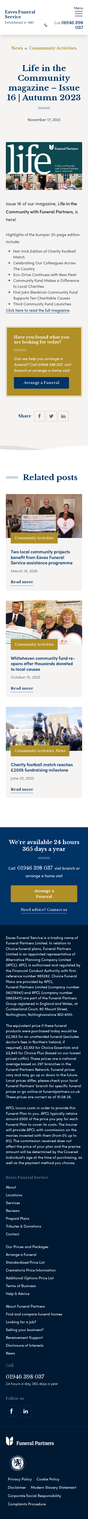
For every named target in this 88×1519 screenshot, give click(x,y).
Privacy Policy (20, 1479)
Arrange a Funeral (41, 382)
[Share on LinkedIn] (63, 416)
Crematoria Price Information (31, 1270)
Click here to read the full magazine (37, 310)
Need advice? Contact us (44, 909)
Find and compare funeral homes (34, 1314)
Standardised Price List (25, 1262)
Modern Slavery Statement (53, 1487)
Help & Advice (17, 1293)
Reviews (13, 1210)
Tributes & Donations (23, 1226)
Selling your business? (25, 1329)
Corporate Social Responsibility (34, 1495)
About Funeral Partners (25, 1306)
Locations (14, 1195)
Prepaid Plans (17, 1218)
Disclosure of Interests (25, 1345)
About (11, 1187)
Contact (12, 1234)
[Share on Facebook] (39, 416)
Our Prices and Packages (27, 1246)
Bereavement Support (24, 1337)
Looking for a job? (21, 1321)
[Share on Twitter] (51, 416)
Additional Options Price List (30, 1278)
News (10, 1353)
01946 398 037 (50, 364)
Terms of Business (21, 1285)
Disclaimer (17, 1487)
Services (13, 1202)
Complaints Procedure (27, 1504)
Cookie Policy (48, 1479)
